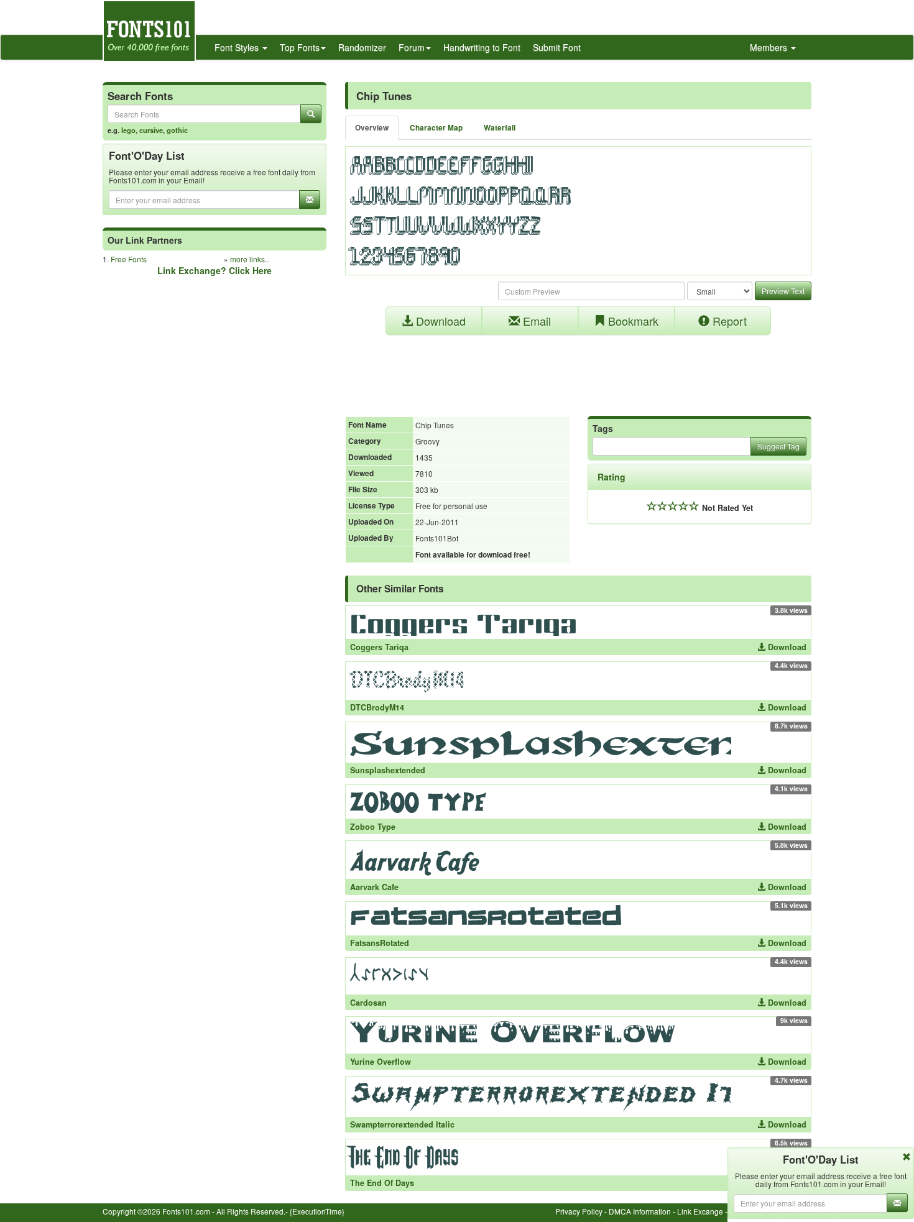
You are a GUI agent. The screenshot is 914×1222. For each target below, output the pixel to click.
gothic (177, 130)
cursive (151, 130)
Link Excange (700, 1211)
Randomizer (362, 47)
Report (728, 321)
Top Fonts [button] (300, 47)
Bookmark (631, 321)
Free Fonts (129, 259)
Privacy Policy (578, 1211)
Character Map (436, 127)
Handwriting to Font (481, 47)
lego (128, 130)
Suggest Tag (778, 446)
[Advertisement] (578, 369)
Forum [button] (412, 47)
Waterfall (499, 127)
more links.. (249, 259)
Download (439, 321)
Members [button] (770, 47)
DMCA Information (640, 1211)
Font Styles (238, 47)
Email (535, 321)
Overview (372, 127)
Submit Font (557, 47)
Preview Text (783, 290)
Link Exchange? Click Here (214, 270)
